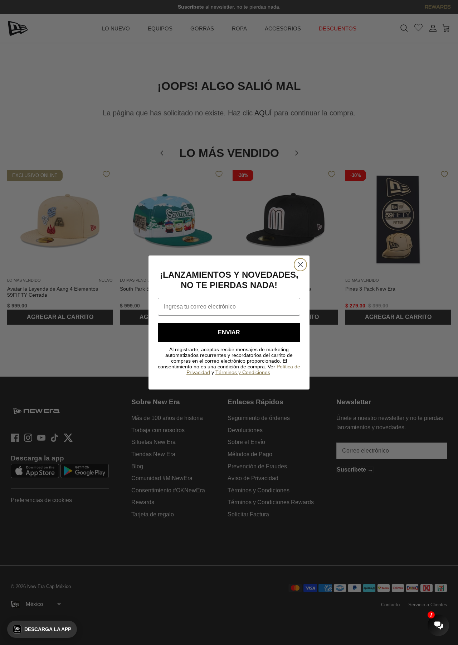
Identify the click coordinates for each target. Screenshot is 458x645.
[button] (42, 629)
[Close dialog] (300, 264)
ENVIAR (229, 332)
